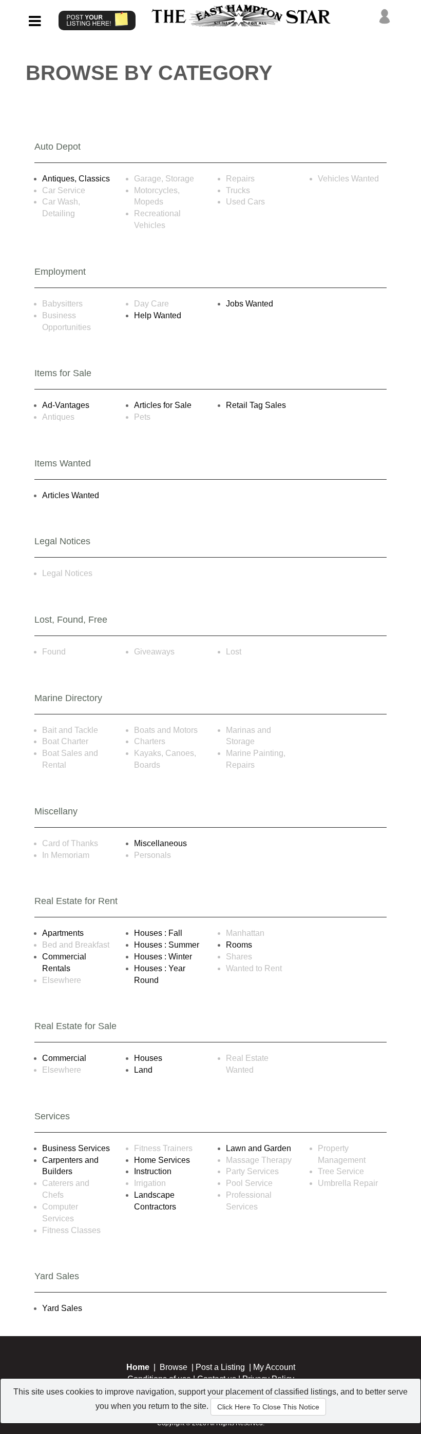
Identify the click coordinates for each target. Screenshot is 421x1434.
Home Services (162, 1160)
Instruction (152, 1171)
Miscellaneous (160, 843)
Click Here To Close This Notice (268, 1407)
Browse (173, 1367)
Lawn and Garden (258, 1148)
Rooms (239, 944)
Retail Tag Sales (256, 405)
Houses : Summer (166, 944)
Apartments (63, 933)
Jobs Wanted (249, 303)
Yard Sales (62, 1308)
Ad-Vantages (65, 405)
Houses (148, 1058)
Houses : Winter (163, 956)
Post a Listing (220, 1367)
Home (137, 1367)
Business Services (76, 1148)
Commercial (64, 1058)
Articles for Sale (163, 405)
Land (143, 1070)
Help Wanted (157, 315)
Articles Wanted (70, 495)
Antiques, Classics (76, 178)
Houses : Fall (158, 933)
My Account (274, 1367)
